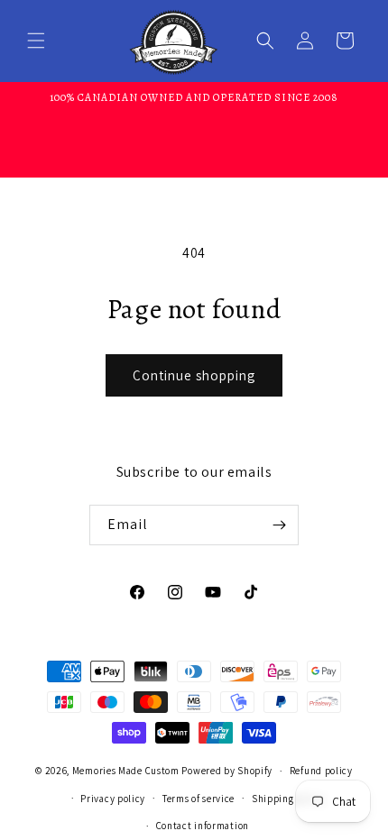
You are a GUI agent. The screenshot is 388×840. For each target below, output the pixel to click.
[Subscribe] (279, 525)
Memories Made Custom (126, 770)
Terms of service (198, 798)
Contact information (202, 825)
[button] (36, 40)
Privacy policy (112, 798)
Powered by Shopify (227, 770)
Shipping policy (288, 798)
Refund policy (321, 770)
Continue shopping (194, 375)
